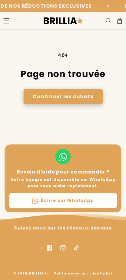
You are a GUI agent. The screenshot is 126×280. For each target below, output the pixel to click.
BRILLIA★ (38, 273)
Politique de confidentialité (83, 273)
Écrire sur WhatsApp (67, 200)
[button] (6, 20)
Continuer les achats (63, 96)
